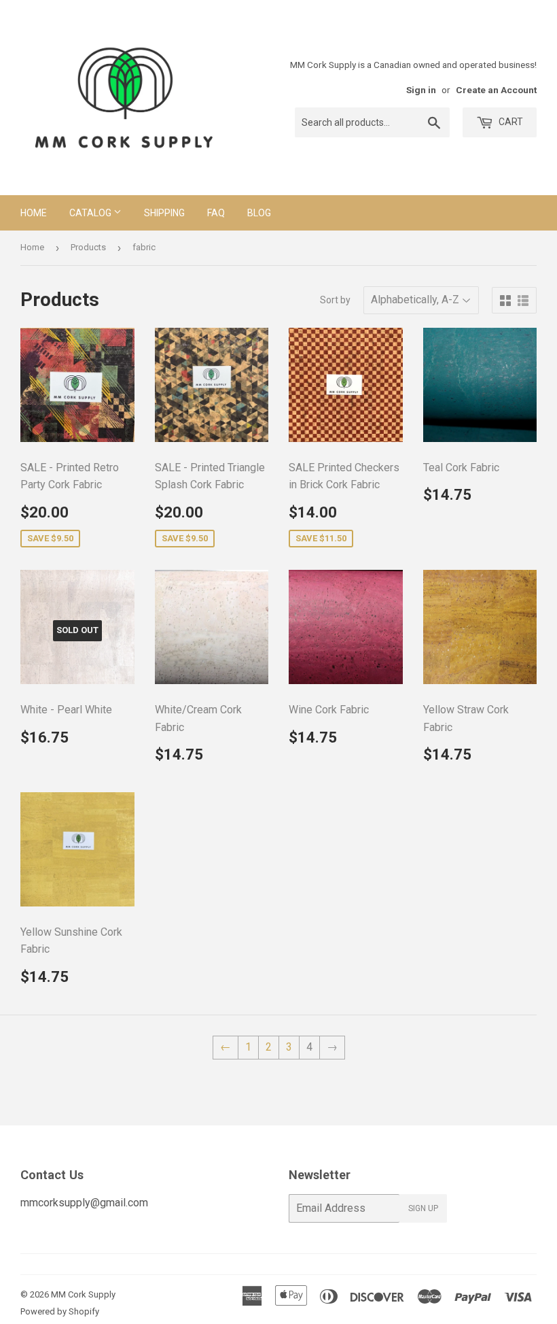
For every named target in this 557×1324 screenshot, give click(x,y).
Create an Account (496, 89)
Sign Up (423, 1208)
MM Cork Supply (83, 1294)
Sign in (421, 89)
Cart (510, 121)
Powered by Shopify (59, 1311)
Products (88, 247)
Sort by (335, 299)
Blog (259, 212)
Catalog (91, 212)
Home (33, 212)
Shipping (164, 212)
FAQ (216, 212)
